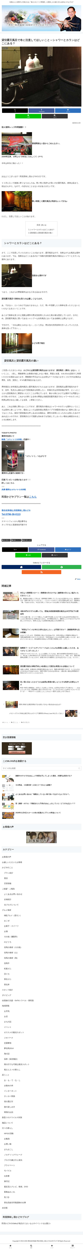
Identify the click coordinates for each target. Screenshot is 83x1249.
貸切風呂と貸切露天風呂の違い (41, 233)
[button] (55, 116)
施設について (17, 540)
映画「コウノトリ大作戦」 (12, 439)
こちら (33, 496)
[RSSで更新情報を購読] (41, 572)
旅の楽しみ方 (27, 540)
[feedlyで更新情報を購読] (61, 567)
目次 (38, 225)
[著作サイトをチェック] (21, 567)
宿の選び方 (7, 540)
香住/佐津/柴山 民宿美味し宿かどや (16, 510)
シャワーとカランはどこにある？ (42, 229)
